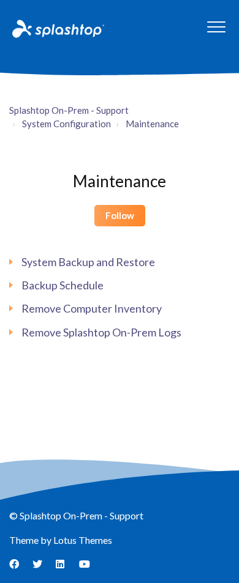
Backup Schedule (62, 285)
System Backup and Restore (88, 262)
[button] (216, 26)
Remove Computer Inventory (91, 308)
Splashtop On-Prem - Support (69, 110)
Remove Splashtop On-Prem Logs (101, 332)
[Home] (57, 28)
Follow (119, 215)
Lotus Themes (82, 540)
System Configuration (66, 123)
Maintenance (152, 123)
